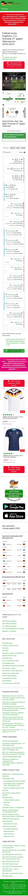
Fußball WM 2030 (9, 831)
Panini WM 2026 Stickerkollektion (12, 866)
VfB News (5, 650)
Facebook (5, 891)
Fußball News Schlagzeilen (10, 741)
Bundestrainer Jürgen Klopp (10, 673)
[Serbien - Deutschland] (14, 566)
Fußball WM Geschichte (9, 826)
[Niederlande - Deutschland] (14, 543)
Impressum (6, 886)
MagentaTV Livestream (9, 631)
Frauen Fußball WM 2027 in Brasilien (14, 781)
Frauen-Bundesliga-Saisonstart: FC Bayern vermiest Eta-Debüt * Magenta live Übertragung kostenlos (13, 708)
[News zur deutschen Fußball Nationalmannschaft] (11, 3)
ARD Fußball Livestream (9, 621)
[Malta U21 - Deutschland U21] (14, 605)
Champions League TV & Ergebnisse (13, 653)
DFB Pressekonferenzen (9, 675)
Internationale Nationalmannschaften (13, 665)
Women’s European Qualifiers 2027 (14, 788)
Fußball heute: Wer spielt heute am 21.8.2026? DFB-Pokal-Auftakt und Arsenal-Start (12, 719)
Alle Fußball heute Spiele (9, 57)
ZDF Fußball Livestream (9, 623)
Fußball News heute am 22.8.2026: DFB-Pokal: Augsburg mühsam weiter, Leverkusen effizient (13, 697)
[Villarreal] (22, 79)
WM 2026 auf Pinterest (15, 891)
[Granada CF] (6, 79)
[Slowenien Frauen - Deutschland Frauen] (14, 588)
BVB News (5, 648)
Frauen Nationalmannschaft (10, 660)
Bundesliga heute (7, 643)
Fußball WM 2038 (9, 836)
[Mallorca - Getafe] (12, 112)
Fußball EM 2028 (7, 821)
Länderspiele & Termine (9, 678)
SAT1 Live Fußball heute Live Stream (13, 628)
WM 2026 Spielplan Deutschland (12, 854)
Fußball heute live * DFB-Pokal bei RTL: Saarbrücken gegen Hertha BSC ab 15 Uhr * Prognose (13, 725)
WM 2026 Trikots (7, 658)
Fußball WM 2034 (9, 834)
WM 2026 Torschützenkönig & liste (12, 873)
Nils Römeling (22, 884)
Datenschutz (13, 886)
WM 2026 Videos (7, 876)
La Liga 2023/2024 (11, 72)
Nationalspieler (6, 681)
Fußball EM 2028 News (10, 824)
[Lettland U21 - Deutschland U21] (14, 599)
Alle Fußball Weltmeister (11, 829)
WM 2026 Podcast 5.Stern (10, 864)
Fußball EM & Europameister (10, 819)
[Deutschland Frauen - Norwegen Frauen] (14, 582)
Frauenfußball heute (8, 663)
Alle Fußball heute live (8, 59)
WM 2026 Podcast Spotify (15, 893)
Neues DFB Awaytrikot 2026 (10, 861)
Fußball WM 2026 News (9, 655)
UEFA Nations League (8, 668)
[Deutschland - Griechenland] (14, 549)
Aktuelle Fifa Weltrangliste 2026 (11, 756)
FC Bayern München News (10, 645)
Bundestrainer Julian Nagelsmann (12, 670)
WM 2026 (5, 790)
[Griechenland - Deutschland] (14, 560)
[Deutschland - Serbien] (14, 555)
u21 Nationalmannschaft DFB (11, 683)
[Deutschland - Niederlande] (14, 571)
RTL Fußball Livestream (9, 626)
